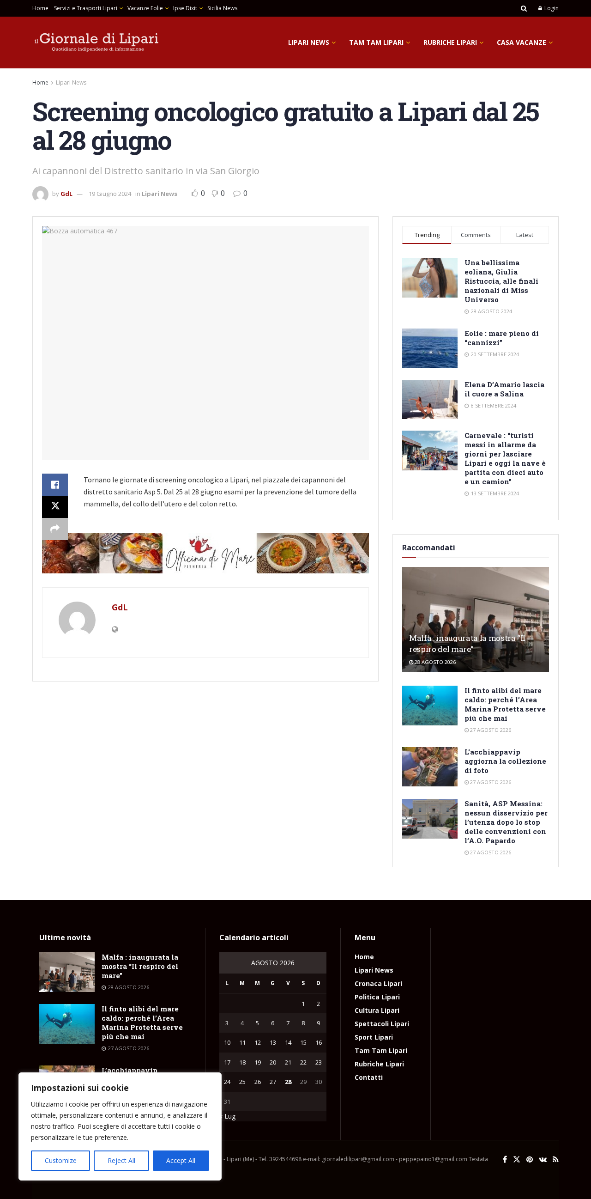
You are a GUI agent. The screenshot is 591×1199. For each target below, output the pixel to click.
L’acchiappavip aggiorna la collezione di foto (505, 761)
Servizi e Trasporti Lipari (85, 8)
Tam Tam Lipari (376, 42)
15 (303, 1042)
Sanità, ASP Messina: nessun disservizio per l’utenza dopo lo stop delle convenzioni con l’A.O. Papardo (506, 822)
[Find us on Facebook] (505, 1159)
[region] (120, 1126)
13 (273, 1042)
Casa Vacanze (521, 42)
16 (318, 1042)
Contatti (369, 1077)
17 (227, 1062)
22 (303, 1062)
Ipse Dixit (185, 8)
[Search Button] (524, 8)
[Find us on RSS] (556, 1159)
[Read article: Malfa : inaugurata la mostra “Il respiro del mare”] (475, 619)
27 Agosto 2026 (490, 729)
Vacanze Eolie (145, 8)
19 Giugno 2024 (110, 193)
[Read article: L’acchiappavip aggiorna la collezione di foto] (430, 767)
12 (257, 1042)
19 (257, 1062)
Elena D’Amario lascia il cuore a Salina (504, 389)
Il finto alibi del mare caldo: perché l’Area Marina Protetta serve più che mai (505, 704)
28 (288, 1081)
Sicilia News (222, 8)
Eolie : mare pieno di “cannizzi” (501, 338)
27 (273, 1081)
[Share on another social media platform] (55, 529)
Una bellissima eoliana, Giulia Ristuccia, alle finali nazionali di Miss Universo (501, 281)
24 (227, 1081)
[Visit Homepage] (97, 42)
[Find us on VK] (543, 1159)
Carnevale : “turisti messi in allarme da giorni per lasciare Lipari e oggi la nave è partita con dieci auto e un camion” (505, 458)
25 (242, 1081)
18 (242, 1062)
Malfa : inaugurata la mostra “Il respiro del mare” (467, 643)
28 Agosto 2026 (434, 661)
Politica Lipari (377, 996)
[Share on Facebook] (55, 485)
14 (288, 1042)
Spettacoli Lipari (382, 1023)
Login (551, 8)
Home (40, 8)
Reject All (121, 1160)
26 (257, 1081)
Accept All (180, 1160)
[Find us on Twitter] (516, 1159)
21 (288, 1062)
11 (242, 1042)
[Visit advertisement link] (205, 553)
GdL (66, 193)
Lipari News (308, 42)
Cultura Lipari (377, 1010)
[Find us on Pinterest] (529, 1159)
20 (273, 1062)
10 (227, 1042)
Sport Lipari (374, 1037)
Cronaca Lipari (378, 983)
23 (318, 1062)
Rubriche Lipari (450, 42)
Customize (61, 1160)
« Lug (227, 1116)
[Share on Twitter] (55, 507)
